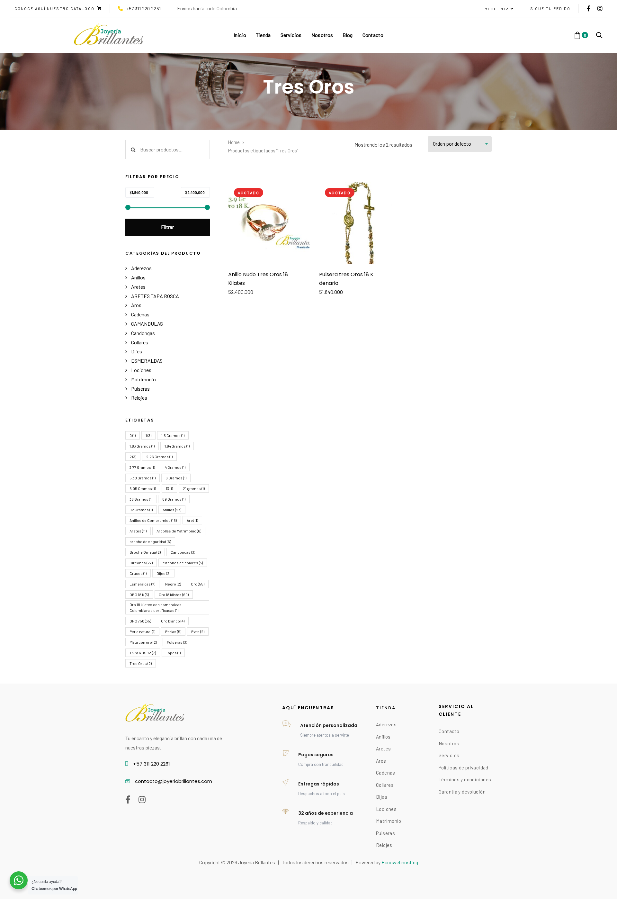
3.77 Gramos (142, 467)
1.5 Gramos (172, 435)
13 (169, 488)
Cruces (138, 573)
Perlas (173, 631)
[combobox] (460, 144)
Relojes (139, 398)
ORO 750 (140, 621)
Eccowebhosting (399, 862)
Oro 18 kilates (174, 594)
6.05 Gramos (143, 488)
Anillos (138, 277)
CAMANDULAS (147, 324)
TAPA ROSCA (143, 652)
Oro (197, 584)
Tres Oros (141, 663)
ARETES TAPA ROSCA (155, 296)
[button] (499, 9)
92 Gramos (141, 509)
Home (234, 142)
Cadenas (140, 314)
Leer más (269, 254)
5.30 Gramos (143, 478)
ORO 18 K (139, 594)
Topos (173, 652)
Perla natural (142, 631)
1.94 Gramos (177, 446)
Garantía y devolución (462, 792)
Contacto (449, 731)
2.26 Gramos (159, 456)
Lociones (141, 370)
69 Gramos (173, 499)
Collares (139, 342)
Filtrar (167, 227)
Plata (197, 631)
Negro (173, 584)
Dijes (136, 351)
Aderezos (141, 268)
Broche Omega (145, 552)
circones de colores (183, 562)
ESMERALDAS (147, 361)
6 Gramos (175, 478)
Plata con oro (143, 642)
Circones (141, 562)
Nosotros (449, 743)
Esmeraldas (142, 584)
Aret (192, 520)
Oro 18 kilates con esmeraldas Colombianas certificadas (156, 607)
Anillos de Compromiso (153, 520)
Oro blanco (172, 621)
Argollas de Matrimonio (178, 531)
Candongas (143, 333)
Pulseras (140, 389)
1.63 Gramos (142, 446)
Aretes (138, 287)
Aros (136, 305)
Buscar (133, 149)
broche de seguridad (150, 541)
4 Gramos (175, 467)
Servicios (449, 755)
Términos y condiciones (465, 779)
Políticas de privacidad (463, 767)
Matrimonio (143, 379)
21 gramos (194, 488)
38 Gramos (141, 499)
